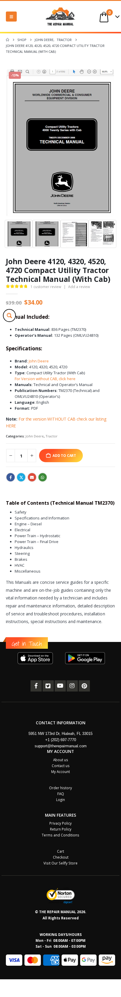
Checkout (60, 857)
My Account (60, 771)
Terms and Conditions (60, 835)
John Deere (39, 361)
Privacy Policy (60, 823)
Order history (60, 787)
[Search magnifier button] (9, 315)
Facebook (10, 477)
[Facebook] (36, 686)
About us (60, 759)
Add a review (79, 286)
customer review (46, 286)
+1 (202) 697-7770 (60, 740)
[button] (11, 17)
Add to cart (64, 455)
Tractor (52, 436)
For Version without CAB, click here (45, 378)
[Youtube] (60, 686)
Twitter (21, 477)
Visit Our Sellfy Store (60, 863)
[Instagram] (72, 686)
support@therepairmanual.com (61, 746)
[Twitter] (48, 686)
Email (32, 477)
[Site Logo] (60, 16)
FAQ (60, 793)
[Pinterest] (84, 686)
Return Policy (60, 829)
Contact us (61, 765)
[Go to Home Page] (7, 40)
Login (60, 799)
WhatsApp (42, 477)
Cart (60, 851)
